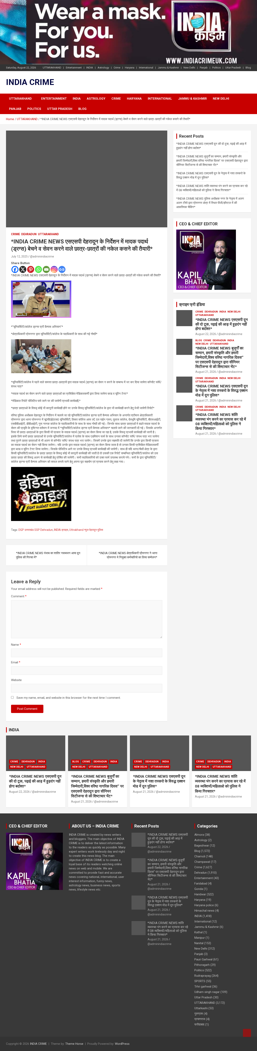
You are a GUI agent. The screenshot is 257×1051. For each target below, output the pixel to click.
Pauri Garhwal (203, 959)
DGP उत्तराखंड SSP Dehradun (35, 529)
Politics (216, 67)
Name (16, 645)
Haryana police (204, 905)
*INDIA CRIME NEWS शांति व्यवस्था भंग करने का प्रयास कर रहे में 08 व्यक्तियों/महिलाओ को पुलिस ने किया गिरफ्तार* (220, 421)
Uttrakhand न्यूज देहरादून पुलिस (86, 529)
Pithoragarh (202, 965)
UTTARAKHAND (52, 67)
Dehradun (29, 234)
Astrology (103, 67)
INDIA (89, 67)
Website (16, 680)
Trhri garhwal (202, 986)
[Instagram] (54, 269)
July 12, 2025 (19, 256)
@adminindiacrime (42, 256)
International (146, 67)
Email (15, 662)
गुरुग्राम (198, 1013)
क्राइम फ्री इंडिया (192, 304)
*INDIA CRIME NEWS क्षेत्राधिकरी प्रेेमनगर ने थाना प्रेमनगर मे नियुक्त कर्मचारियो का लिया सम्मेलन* (128, 555)
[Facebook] (14, 269)
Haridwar (200, 894)
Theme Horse (74, 1044)
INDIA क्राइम (61, 529)
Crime (117, 67)
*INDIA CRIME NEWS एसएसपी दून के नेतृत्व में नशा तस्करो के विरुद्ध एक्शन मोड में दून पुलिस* (221, 391)
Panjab (204, 67)
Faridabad (200, 883)
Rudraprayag (202, 975)
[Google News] (61, 269)
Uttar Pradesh (233, 67)
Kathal (198, 932)
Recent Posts (146, 826)
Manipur (199, 938)
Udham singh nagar (207, 992)
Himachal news (204, 910)
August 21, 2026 (205, 371)
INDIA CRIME (30, 82)
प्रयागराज (199, 1019)
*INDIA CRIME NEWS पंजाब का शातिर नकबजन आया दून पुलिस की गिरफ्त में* (48, 555)
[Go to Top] (247, 1033)
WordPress (122, 1044)
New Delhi (189, 67)
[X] (22, 269)
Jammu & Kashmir (168, 67)
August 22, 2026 (205, 334)
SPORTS (199, 981)
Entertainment (74, 67)
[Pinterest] (30, 269)
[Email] (46, 269)
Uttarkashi (201, 1008)
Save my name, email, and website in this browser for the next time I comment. (68, 698)
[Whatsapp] (38, 269)
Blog (248, 67)
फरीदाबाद (199, 1024)
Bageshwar (201, 845)
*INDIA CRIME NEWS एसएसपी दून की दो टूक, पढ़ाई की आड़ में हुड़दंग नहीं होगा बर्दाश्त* (221, 324)
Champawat (202, 862)
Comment (19, 596)
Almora (199, 835)
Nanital (198, 943)
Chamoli (199, 856)
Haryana (129, 67)
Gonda (198, 889)
